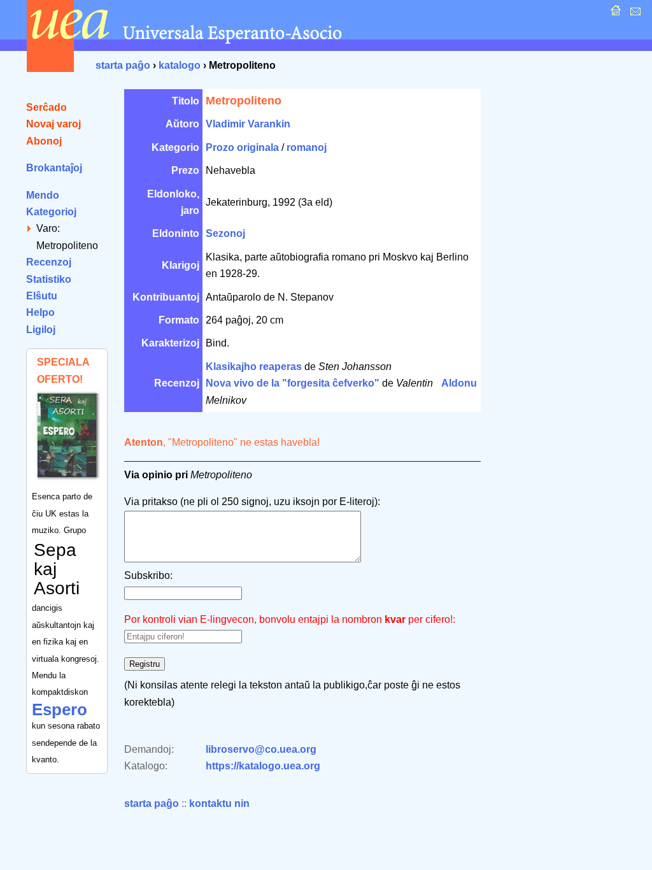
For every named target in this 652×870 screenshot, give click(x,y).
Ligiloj (40, 329)
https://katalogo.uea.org (263, 765)
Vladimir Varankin (248, 123)
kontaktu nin (219, 803)
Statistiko (48, 279)
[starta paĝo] (614, 13)
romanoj (307, 147)
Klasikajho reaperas (254, 366)
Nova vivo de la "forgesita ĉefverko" (292, 383)
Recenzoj (48, 262)
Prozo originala (242, 147)
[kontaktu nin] (633, 13)
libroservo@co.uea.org (261, 749)
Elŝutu (41, 295)
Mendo (42, 195)
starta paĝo (123, 65)
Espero (59, 709)
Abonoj (44, 141)
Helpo (40, 312)
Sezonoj (225, 233)
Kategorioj (51, 211)
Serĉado (46, 107)
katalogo (180, 65)
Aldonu (459, 383)
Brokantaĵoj (54, 167)
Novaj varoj (53, 123)
